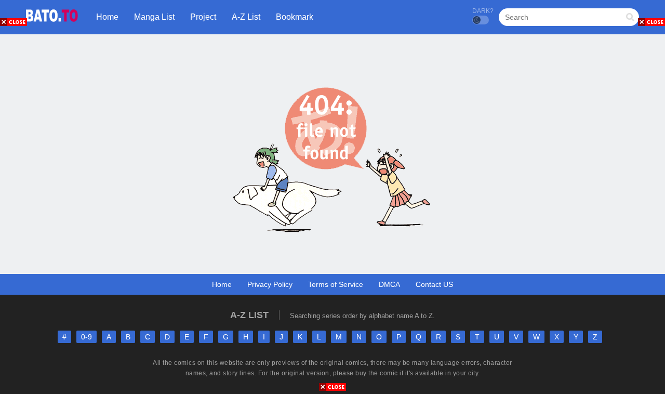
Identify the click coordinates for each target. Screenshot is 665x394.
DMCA (389, 284)
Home (222, 284)
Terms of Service (335, 284)
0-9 (86, 337)
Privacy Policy (269, 284)
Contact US (434, 284)
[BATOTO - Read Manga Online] (52, 26)
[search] (630, 17)
